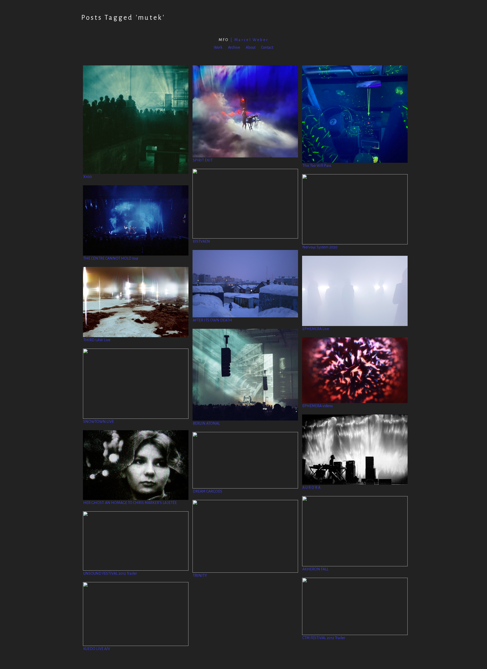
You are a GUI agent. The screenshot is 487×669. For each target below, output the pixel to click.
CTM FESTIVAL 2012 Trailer (323, 638)
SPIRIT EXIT (203, 160)
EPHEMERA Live (315, 329)
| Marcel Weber (244, 40)
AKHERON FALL (315, 569)
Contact (267, 47)
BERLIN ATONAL (206, 423)
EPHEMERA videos (317, 406)
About (250, 47)
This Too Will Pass (316, 166)
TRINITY (200, 575)
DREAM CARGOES (207, 491)
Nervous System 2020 (319, 247)
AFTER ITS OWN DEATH (212, 320)
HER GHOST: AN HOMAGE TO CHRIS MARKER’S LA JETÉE (130, 503)
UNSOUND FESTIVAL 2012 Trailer (110, 573)
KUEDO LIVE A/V (96, 649)
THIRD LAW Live (96, 340)
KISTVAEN (201, 241)
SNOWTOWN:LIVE (98, 422)
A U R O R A (311, 487)
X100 (87, 177)
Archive (234, 47)
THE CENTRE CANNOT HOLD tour (110, 258)
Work (218, 47)
